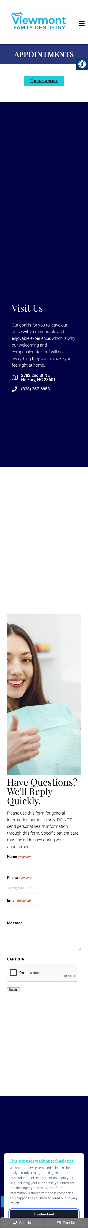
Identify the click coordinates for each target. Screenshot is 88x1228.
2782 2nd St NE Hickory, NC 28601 (38, 377)
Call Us (24, 1223)
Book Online (45, 81)
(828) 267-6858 (35, 389)
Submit (14, 989)
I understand (44, 1214)
